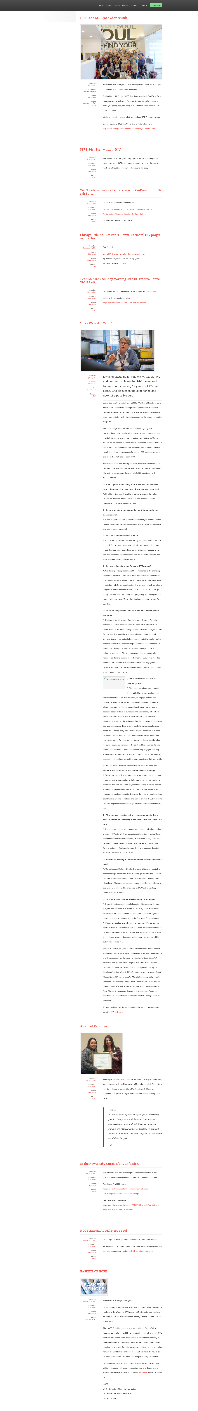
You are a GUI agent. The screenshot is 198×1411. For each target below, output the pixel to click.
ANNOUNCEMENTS (89, 104)
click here (119, 1012)
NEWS (94, 106)
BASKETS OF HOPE (93, 1271)
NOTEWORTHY (91, 1319)
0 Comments (92, 165)
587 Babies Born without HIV (100, 149)
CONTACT (143, 5)
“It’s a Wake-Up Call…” (96, 323)
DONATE (134, 5)
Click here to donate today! (142, 1251)
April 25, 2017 (91, 85)
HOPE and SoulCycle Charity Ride (104, 18)
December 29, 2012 (89, 1240)
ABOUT (109, 5)
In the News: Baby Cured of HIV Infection (109, 1164)
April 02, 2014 (91, 378)
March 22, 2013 (91, 1080)
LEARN (117, 5)
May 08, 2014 (91, 292)
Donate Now (156, 5)
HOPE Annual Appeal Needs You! (103, 1231)
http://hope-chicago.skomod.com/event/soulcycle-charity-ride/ (129, 128)
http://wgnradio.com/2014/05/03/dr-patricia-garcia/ (124, 303)
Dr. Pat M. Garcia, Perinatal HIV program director (124, 254)
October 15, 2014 (90, 159)
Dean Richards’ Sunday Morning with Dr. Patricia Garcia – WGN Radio (121, 280)
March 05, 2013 (91, 1173)
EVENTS (125, 5)
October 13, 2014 (90, 203)
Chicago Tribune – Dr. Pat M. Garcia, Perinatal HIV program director (120, 236)
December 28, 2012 (89, 1301)
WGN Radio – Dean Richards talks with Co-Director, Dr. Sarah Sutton (121, 191)
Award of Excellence (94, 1026)
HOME (101, 5)
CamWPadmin (91, 97)
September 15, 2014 (89, 248)
